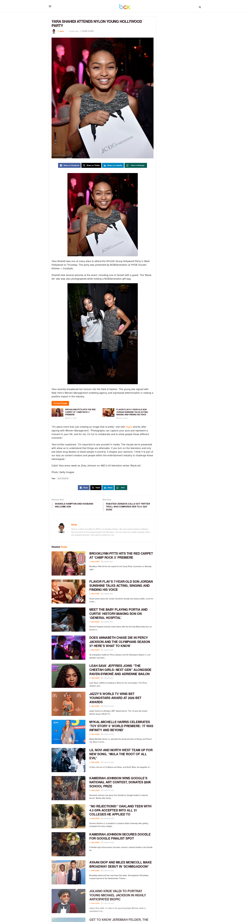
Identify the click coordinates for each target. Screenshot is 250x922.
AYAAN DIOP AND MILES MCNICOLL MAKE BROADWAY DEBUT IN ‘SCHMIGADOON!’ (120, 864)
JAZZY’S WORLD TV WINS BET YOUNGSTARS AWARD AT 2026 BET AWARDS (115, 697)
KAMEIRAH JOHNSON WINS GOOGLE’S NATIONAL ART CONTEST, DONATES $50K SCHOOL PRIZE (120, 782)
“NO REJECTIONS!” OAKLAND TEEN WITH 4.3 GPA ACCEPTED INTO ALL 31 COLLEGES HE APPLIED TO (120, 810)
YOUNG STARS (88, 31)
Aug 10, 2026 (122, 418)
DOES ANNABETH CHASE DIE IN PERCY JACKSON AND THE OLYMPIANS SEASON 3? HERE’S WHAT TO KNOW (119, 641)
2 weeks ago (108, 561)
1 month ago (108, 650)
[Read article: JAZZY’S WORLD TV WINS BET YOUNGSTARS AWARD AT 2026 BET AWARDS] (68, 704)
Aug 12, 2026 (71, 418)
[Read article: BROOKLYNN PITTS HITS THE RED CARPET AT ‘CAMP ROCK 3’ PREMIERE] (68, 563)
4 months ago (108, 818)
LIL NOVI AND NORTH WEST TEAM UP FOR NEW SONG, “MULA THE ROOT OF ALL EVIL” (120, 754)
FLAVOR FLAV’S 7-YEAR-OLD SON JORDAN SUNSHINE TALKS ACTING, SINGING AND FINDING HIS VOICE (121, 585)
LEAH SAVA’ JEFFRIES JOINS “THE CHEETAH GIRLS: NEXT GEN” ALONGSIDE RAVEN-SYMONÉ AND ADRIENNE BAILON (120, 669)
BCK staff (96, 562)
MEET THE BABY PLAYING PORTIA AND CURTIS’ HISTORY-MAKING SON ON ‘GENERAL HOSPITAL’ (118, 613)
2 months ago (108, 706)
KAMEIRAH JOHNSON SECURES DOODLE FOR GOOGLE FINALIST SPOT (120, 836)
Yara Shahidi (63, 478)
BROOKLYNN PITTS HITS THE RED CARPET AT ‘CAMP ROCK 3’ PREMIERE (121, 555)
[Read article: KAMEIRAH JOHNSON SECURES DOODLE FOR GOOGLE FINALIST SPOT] (68, 844)
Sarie (62, 31)
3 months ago (108, 790)
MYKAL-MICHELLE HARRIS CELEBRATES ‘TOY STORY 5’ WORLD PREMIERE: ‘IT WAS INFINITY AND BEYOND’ (121, 726)
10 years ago (73, 31)
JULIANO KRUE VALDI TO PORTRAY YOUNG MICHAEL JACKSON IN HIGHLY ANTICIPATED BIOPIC (117, 894)
